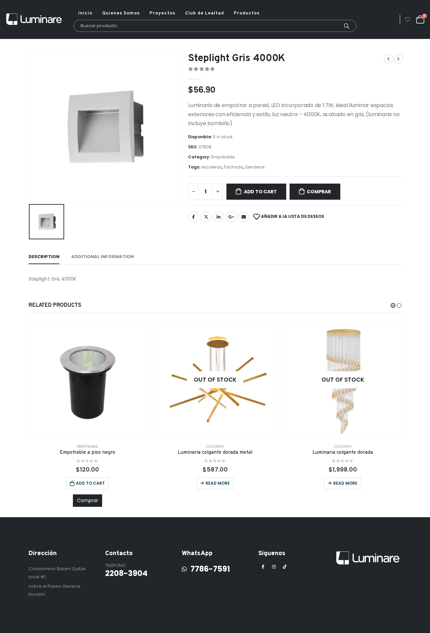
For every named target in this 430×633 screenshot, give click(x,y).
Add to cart (260, 191)
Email (243, 216)
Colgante (215, 446)
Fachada (233, 167)
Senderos (255, 167)
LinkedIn (218, 216)
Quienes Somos (121, 13)
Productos (247, 13)
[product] (87, 379)
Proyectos (162, 13)
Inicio (85, 13)
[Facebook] (263, 566)
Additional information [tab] (102, 256)
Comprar (319, 191)
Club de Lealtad (204, 13)
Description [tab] (44, 256)
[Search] (346, 26)
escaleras (211, 167)
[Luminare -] (34, 19)
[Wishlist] (408, 19)
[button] (393, 305)
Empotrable (222, 157)
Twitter (206, 216)
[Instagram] (273, 566)
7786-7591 (208, 569)
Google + (231, 216)
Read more (218, 483)
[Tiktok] (284, 566)
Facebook (193, 216)
